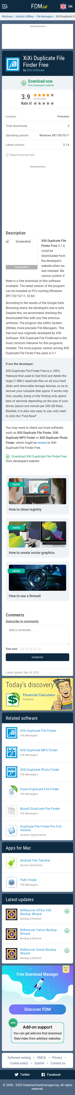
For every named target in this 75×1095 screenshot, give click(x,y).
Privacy (57, 1057)
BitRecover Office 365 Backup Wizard (35, 912)
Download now (40, 81)
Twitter (25, 1074)
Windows (7, 16)
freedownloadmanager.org (41, 1085)
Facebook (54, 1074)
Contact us (58, 1063)
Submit (39, 1063)
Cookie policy (19, 1063)
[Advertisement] (37, 36)
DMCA (41, 1057)
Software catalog (19, 1057)
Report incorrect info (22, 154)
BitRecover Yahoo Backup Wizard (38, 931)
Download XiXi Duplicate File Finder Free (39, 456)
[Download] (67, 911)
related (42, 443)
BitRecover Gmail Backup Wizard (38, 951)
